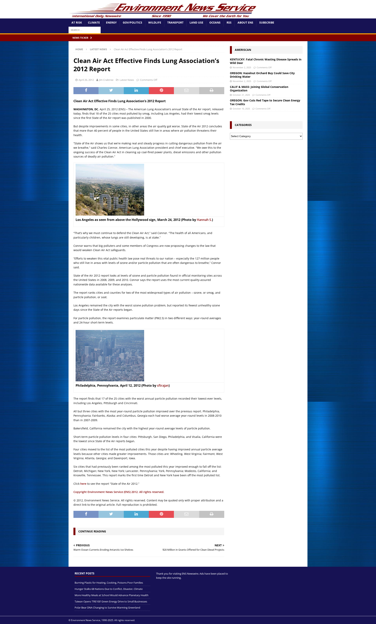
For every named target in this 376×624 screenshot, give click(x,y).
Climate (94, 22)
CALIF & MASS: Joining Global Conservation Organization (259, 88)
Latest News (127, 80)
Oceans (215, 22)
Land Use (196, 22)
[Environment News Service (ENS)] (163, 16)
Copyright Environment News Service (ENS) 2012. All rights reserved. (118, 492)
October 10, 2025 (241, 108)
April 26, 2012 (86, 80)
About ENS (245, 22)
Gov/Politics (132, 22)
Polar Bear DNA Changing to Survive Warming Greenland (107, 607)
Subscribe (266, 22)
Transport (175, 22)
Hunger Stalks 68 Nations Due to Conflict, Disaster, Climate (109, 589)
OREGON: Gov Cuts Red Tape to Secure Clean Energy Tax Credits (265, 102)
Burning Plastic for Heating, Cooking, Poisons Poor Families (109, 582)
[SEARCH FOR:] (85, 30)
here (83, 484)
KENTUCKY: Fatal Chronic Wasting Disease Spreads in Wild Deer (265, 61)
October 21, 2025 (241, 94)
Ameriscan (243, 50)
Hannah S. (204, 220)
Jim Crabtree (106, 80)
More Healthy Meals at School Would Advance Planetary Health (111, 595)
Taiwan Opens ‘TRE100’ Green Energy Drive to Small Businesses (111, 601)
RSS (229, 22)
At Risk (76, 22)
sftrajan (163, 385)
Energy (111, 22)
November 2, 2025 (242, 67)
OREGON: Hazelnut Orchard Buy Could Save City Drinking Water (262, 74)
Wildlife (154, 22)
